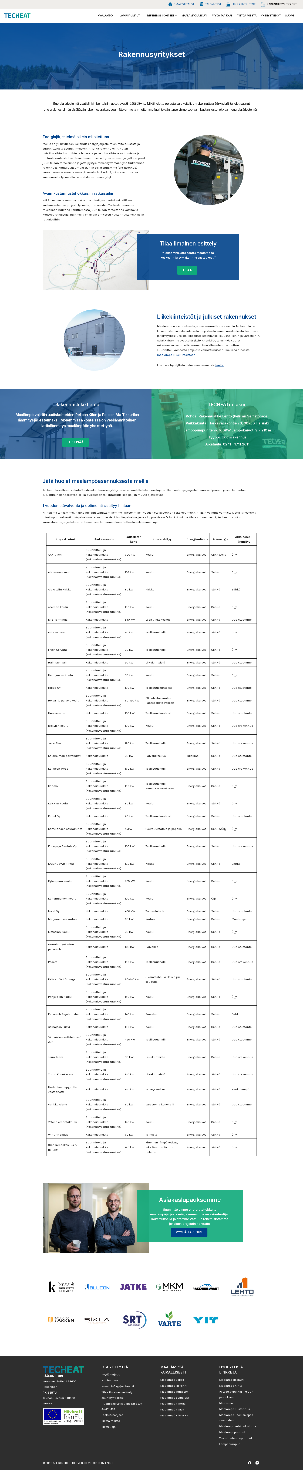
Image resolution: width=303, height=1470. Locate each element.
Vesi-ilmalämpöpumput (235, 1438)
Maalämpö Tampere (174, 1391)
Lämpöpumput (229, 1444)
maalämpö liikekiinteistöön (176, 355)
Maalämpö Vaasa (172, 1409)
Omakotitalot (184, 4)
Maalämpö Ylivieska (174, 1415)
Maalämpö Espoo (172, 1379)
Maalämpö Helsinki (173, 1385)
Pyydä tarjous (221, 15)
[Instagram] (257, 1463)
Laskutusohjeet (112, 1415)
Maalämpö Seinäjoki (174, 1397)
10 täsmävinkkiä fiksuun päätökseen (236, 1394)
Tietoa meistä (246, 15)
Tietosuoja (109, 1427)
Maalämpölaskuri (194, 15)
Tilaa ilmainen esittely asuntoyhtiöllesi (117, 1395)
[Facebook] (249, 1463)
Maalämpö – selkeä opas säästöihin (236, 1417)
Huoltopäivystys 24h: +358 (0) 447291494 (122, 1406)
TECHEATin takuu (227, 404)
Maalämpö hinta (230, 1385)
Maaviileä (226, 1403)
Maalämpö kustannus (234, 1409)
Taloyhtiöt (213, 4)
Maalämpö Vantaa (173, 1403)
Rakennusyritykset (282, 4)
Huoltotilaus (110, 1380)
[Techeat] (17, 15)
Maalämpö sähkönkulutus (237, 1426)
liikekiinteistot (243, 4)
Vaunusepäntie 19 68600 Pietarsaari (59, 1381)
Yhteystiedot (271, 15)
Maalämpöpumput (232, 1432)
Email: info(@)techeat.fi (118, 1386)
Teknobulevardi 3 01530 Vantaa (59, 1398)
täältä (219, 365)
